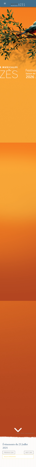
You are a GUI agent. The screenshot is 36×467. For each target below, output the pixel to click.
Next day (28, 452)
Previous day (9, 452)
